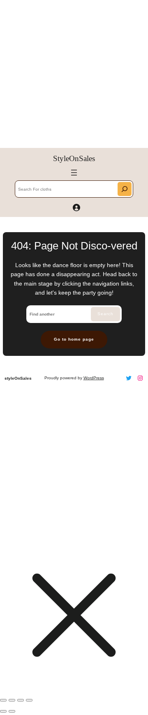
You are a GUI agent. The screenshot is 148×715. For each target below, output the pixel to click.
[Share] (20, 700)
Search (105, 313)
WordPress (93, 378)
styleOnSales (74, 158)
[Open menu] (74, 173)
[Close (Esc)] (29, 700)
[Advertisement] (74, 74)
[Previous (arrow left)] (3, 711)
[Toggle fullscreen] (12, 700)
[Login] (76, 207)
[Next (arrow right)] (12, 711)
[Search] (125, 189)
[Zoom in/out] (3, 700)
